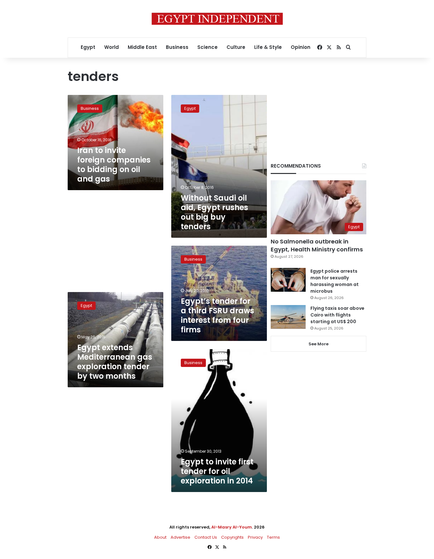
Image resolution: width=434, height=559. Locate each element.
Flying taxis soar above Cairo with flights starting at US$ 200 (337, 315)
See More (319, 344)
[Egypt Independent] (217, 19)
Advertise (180, 537)
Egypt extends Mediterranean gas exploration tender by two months (114, 361)
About (160, 537)
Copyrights (232, 537)
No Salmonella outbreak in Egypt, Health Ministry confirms (317, 245)
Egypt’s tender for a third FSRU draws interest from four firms (217, 315)
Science (207, 47)
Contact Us (205, 537)
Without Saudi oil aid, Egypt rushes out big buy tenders (214, 212)
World (111, 47)
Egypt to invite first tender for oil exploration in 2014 (217, 471)
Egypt (88, 47)
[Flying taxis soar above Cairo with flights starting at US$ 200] (288, 317)
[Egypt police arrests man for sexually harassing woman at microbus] (288, 280)
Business (177, 47)
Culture (236, 47)
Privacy (255, 537)
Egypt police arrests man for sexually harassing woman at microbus (334, 281)
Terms (273, 537)
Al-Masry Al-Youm (231, 527)
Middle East (142, 47)
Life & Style (268, 47)
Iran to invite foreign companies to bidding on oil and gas (114, 164)
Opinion (300, 47)
